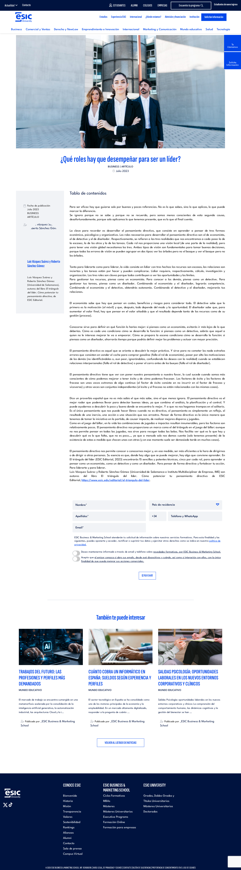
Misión (67, 806)
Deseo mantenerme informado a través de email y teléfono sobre (151, 552)
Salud (209, 29)
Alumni (134, 5)
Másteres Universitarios (118, 811)
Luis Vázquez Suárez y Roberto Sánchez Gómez (43, 263)
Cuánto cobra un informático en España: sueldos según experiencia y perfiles (119, 678)
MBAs (106, 801)
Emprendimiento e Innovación (100, 29)
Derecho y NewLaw (66, 29)
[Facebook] (117, 179)
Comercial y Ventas (38, 29)
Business (16, 29)
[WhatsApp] (124, 179)
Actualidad (9, 5)
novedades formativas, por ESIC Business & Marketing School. (187, 552)
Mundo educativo (191, 29)
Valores (67, 817)
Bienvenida (70, 796)
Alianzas (68, 833)
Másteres (108, 806)
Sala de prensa (72, 848)
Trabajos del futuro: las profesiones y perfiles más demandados (42, 678)
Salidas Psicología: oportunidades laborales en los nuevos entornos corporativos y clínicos (188, 678)
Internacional (131, 29)
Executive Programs (115, 817)
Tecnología (223, 29)
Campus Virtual (72, 854)
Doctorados (150, 811)
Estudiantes (119, 5)
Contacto (26, 5)
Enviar (147, 575)
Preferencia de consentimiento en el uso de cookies (174, 867)
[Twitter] (113, 179)
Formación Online (114, 822)
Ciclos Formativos (114, 796)
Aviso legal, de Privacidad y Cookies (107, 867)
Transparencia (72, 811)
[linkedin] (120, 179)
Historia (68, 801)
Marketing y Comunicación (159, 29)
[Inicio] (23, 17)
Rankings (68, 827)
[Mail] (127, 179)
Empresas (162, 5)
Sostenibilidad (71, 822)
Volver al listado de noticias (121, 743)
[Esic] (18, 791)
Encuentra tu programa (189, 5)
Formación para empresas (119, 827)
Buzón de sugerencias (142, 867)
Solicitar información (213, 17)
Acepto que (151, 559)
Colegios (147, 5)
